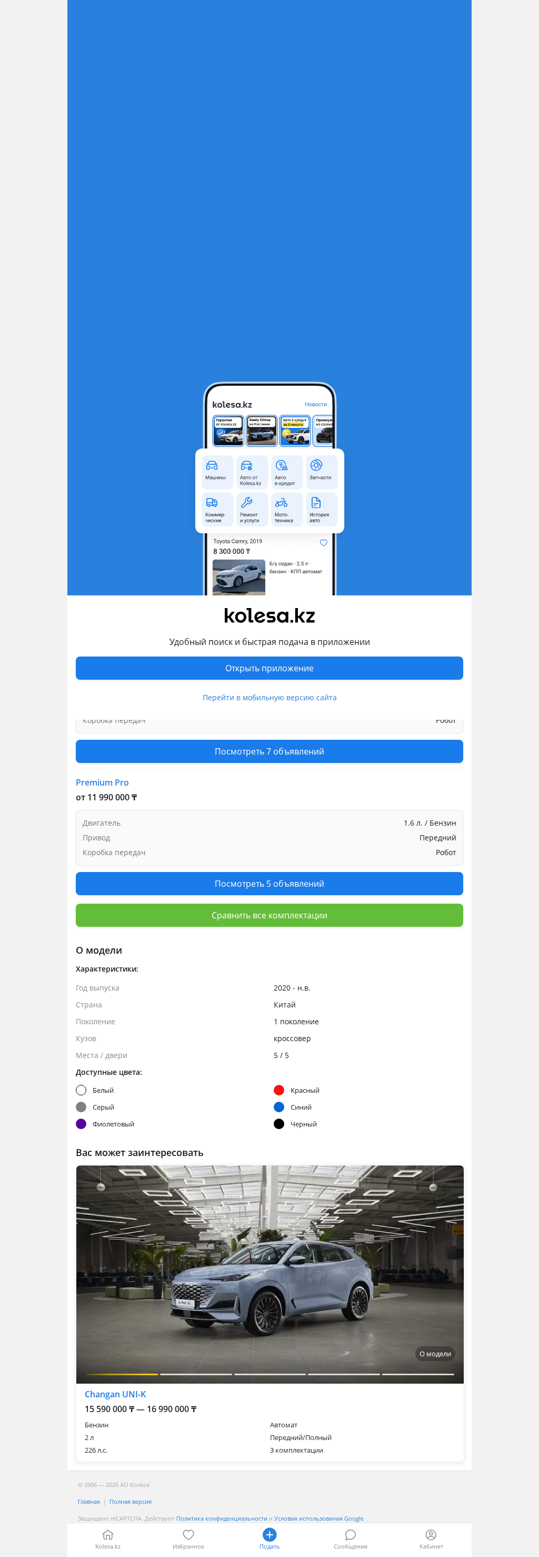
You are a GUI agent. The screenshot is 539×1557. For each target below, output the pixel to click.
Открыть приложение (269, 668)
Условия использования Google (319, 1518)
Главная (89, 1501)
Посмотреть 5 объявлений (269, 835)
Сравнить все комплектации (269, 915)
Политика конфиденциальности (221, 1518)
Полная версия (130, 1501)
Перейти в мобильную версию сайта (270, 697)
